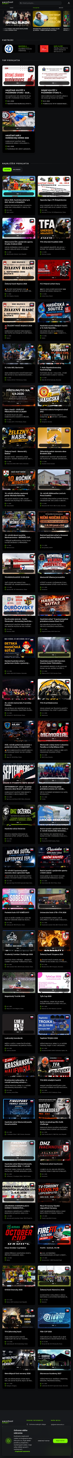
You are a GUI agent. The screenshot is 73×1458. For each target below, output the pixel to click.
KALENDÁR (16, 169)
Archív (61, 7)
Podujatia (36, 7)
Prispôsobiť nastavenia (22, 1451)
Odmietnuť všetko (44, 1440)
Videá (11, 7)
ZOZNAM (7, 169)
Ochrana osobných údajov (37, 1424)
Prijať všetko (60, 1440)
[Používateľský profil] (69, 3)
